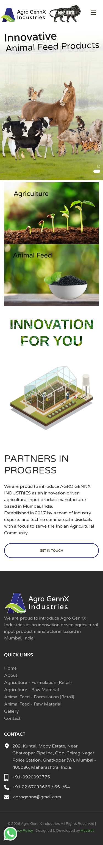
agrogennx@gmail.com (37, 797)
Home (10, 668)
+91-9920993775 (31, 777)
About (10, 675)
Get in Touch (51, 550)
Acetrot (87, 830)
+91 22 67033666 (32, 787)
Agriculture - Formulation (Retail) (38, 682)
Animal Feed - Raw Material (32, 704)
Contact (12, 718)
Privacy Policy (21, 830)
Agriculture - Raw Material (31, 690)
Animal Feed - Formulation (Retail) (39, 697)
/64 (66, 787)
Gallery (11, 711)
